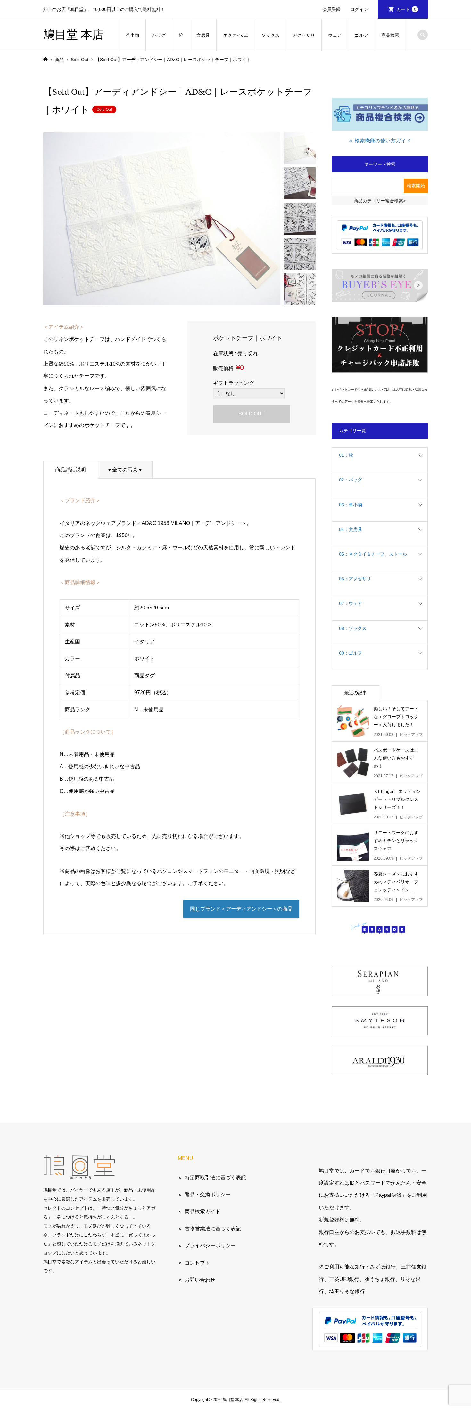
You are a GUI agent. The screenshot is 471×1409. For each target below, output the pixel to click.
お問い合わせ (200, 1280)
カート (406, 9)
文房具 (203, 35)
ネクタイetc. (235, 35)
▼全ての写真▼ (125, 469)
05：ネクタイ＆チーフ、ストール (373, 554)
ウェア (335, 35)
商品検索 (390, 35)
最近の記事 (355, 692)
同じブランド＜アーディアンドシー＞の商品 (241, 909)
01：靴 (346, 455)
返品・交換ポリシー (208, 1194)
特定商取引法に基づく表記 (215, 1177)
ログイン (359, 9)
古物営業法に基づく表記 (213, 1228)
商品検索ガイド (202, 1211)
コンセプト (197, 1263)
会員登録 (332, 9)
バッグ (159, 35)
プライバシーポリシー (210, 1245)
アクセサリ (304, 35)
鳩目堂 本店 (73, 34)
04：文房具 (350, 529)
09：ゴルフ (350, 653)
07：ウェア (350, 603)
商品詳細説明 (70, 469)
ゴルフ (361, 35)
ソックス (270, 35)
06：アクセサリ (355, 578)
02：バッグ (350, 479)
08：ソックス (353, 628)
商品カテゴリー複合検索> (380, 200)
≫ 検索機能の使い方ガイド (379, 140)
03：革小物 (350, 504)
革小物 (132, 35)
